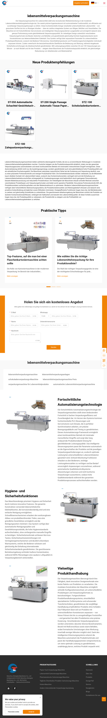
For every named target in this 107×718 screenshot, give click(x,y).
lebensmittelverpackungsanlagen (56, 374)
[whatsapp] (103, 350)
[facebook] (15, 688)
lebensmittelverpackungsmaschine (23, 374)
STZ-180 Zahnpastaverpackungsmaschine (20, 145)
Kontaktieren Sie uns (93, 695)
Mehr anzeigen (12, 276)
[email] (103, 355)
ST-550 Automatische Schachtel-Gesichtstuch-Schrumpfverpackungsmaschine (20, 104)
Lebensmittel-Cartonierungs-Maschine (53, 674)
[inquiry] (103, 365)
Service (88, 684)
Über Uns (89, 674)
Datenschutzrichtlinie (23, 682)
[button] (48, 286)
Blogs (88, 692)
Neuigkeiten (90, 688)
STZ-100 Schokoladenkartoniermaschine (87, 104)
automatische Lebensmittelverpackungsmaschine (74, 384)
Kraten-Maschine (46, 684)
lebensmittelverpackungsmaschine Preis (60, 379)
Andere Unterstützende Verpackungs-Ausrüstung (57, 688)
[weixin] (103, 360)
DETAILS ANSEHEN (20, 84)
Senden (53, 347)
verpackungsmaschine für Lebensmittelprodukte (28, 384)
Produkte (89, 677)
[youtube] (8, 688)
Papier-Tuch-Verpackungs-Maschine (52, 670)
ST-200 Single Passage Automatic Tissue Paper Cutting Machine (53, 104)
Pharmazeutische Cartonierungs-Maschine (54, 677)
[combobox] (45, 316)
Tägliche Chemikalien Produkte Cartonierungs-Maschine (59, 681)
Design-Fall (90, 681)
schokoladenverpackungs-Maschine (23, 379)
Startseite (89, 670)
